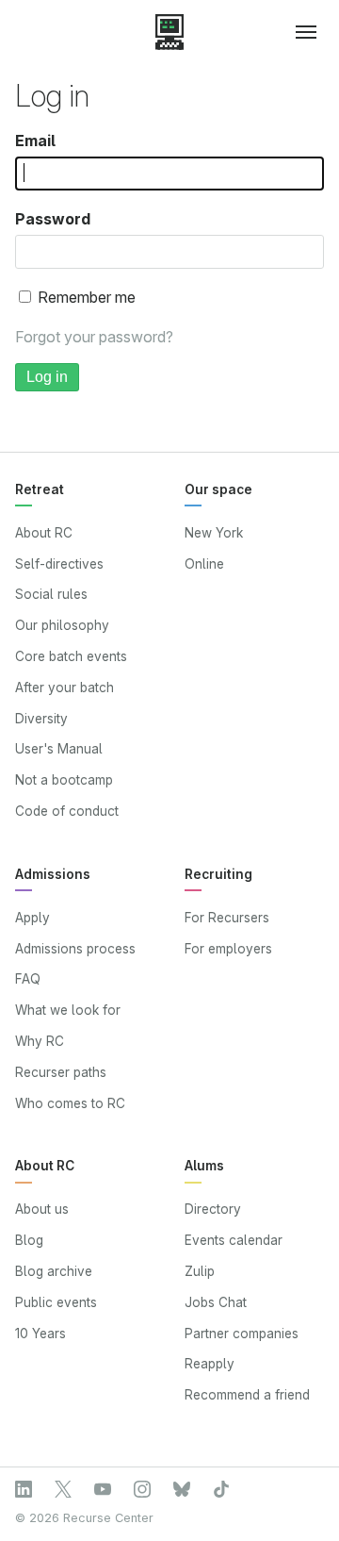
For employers (228, 948)
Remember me (85, 297)
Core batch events (71, 656)
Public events (56, 1302)
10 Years (40, 1333)
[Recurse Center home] (169, 32)
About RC (44, 532)
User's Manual (59, 748)
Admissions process (75, 948)
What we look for (68, 1010)
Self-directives (59, 564)
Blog (29, 1240)
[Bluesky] (181, 1489)
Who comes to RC (70, 1103)
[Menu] (298, 32)
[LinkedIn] (23, 1489)
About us (42, 1209)
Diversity (41, 718)
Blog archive (53, 1271)
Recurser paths (60, 1072)
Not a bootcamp (64, 779)
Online (204, 564)
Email (35, 140)
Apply (32, 917)
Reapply (209, 1363)
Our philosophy (62, 625)
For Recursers (227, 917)
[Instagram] (142, 1489)
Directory (213, 1209)
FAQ (27, 978)
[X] (63, 1489)
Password (52, 218)
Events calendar (233, 1240)
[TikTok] (221, 1489)
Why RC (39, 1041)
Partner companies (242, 1333)
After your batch (64, 687)
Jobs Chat (216, 1302)
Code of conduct (67, 811)
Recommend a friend (247, 1394)
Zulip (200, 1271)
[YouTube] (102, 1489)
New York (214, 532)
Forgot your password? (94, 336)
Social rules (51, 594)
